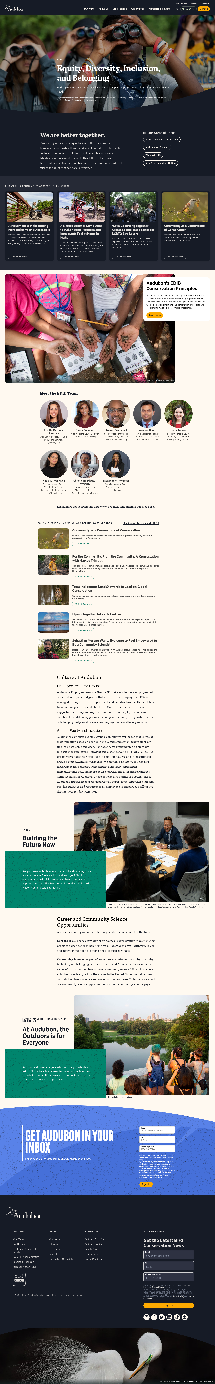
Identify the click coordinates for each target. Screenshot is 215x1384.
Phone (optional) (148, 1147)
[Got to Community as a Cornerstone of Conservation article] (98, 540)
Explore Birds (120, 8)
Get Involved (137, 8)
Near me (190, 9)
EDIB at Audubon (19, 257)
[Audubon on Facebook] (154, 1317)
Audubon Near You (95, 1239)
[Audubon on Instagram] (146, 1317)
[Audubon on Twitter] (162, 1317)
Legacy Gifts (91, 1254)
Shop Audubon (181, 4)
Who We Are (19, 1239)
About (61, 59)
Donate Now (91, 1249)
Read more (155, 315)
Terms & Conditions (155, 1177)
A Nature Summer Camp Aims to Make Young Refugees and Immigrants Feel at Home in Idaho (81, 226)
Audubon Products (94, 1244)
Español (205, 4)
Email (143, 1128)
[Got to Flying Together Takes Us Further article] (98, 624)
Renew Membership (95, 1259)
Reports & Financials (23, 1262)
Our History (19, 1244)
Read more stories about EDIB (140, 523)
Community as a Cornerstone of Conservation (185, 226)
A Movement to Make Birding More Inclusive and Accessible (29, 226)
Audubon (14, 8)
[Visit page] (90, 328)
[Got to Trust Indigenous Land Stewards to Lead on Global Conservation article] (98, 597)
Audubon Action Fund (24, 1267)
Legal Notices (50, 1295)
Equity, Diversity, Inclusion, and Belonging (44, 1020)
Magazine (194, 4)
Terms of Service (166, 1157)
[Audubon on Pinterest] (185, 1317)
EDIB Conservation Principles (161, 139)
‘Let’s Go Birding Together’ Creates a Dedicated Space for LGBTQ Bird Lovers (133, 226)
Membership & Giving (160, 8)
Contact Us (54, 1254)
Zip (142, 1137)
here (151, 507)
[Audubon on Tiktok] (177, 1317)
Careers (27, 830)
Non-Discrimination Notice (160, 163)
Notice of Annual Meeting (26, 1257)
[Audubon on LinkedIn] (169, 1317)
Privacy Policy (150, 1157)
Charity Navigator (19, 1279)
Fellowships (55, 1244)
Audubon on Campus (157, 147)
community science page (134, 984)
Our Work (89, 8)
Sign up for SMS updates (61, 1259)
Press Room (55, 1249)
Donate (204, 8)
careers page (34, 879)
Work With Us (153, 155)
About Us (103, 8)
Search (176, 8)
